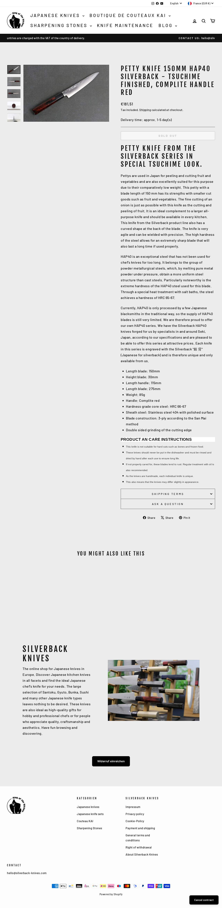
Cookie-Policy (135, 821)
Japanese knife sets (90, 814)
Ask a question (168, 504)
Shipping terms (168, 493)
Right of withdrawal (139, 847)
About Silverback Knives (142, 854)
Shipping (145, 109)
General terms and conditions (138, 837)
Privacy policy (135, 814)
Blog (166, 25)
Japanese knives (56, 15)
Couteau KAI (85, 821)
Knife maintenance (125, 25)
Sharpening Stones (59, 25)
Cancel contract (204, 899)
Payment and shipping (140, 828)
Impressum (133, 806)
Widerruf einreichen (111, 761)
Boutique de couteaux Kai (128, 15)
